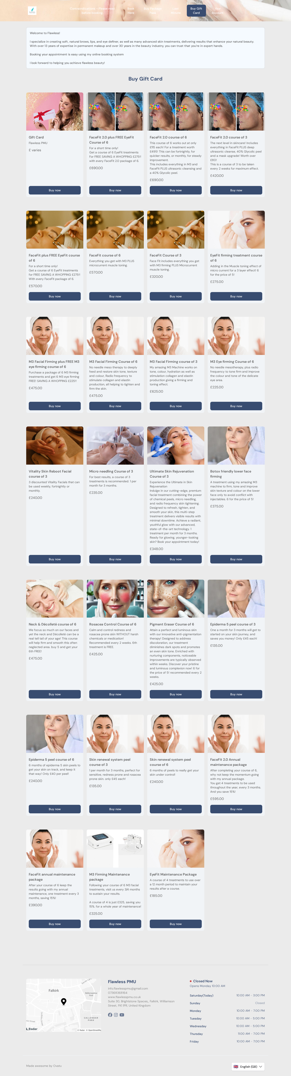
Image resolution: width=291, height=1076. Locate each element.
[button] (248, 1066)
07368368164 (117, 993)
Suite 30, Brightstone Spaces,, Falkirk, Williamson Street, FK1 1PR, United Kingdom (141, 1003)
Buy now (55, 190)
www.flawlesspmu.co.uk (124, 997)
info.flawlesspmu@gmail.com (128, 988)
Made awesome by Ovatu (44, 1066)
